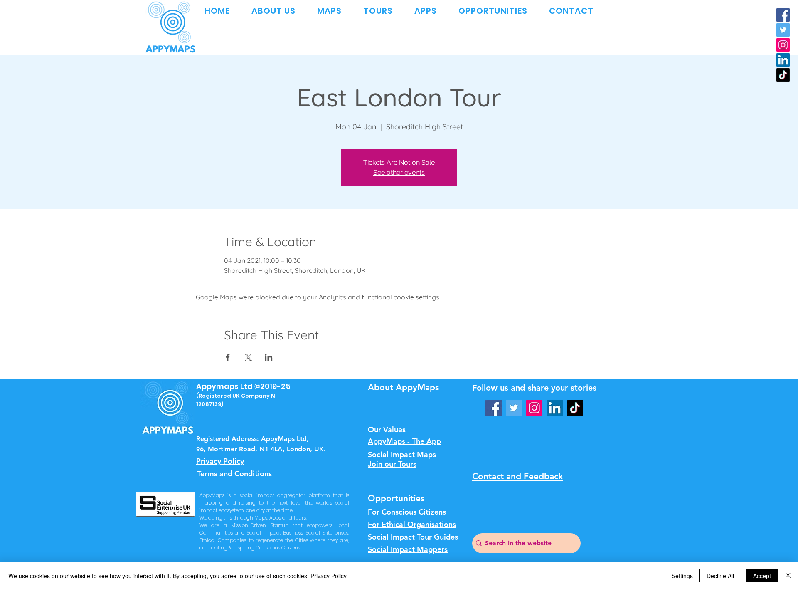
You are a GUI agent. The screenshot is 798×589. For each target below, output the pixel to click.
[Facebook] (783, 15)
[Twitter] (783, 30)
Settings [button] (682, 576)
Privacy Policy (328, 576)
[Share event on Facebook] (228, 357)
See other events (399, 172)
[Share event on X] (248, 357)
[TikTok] (783, 75)
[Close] (788, 575)
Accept (762, 576)
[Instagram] (783, 45)
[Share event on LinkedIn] (269, 357)
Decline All (720, 576)
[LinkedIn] (783, 60)
